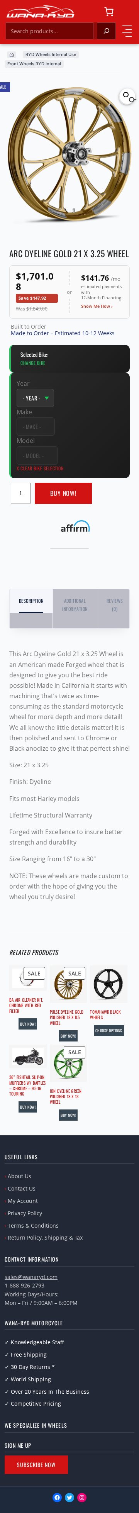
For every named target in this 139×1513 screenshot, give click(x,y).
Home (11, 54)
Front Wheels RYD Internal (34, 63)
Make (24, 412)
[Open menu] (127, 30)
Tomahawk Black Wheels (105, 1014)
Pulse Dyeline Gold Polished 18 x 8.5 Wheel (67, 1017)
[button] (127, 96)
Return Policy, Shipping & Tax (45, 1237)
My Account (23, 1200)
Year (23, 383)
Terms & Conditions (33, 1225)
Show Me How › (97, 306)
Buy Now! (63, 493)
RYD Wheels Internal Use (50, 54)
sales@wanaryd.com (31, 1277)
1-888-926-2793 (24, 1285)
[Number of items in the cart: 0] (109, 12)
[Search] (106, 30)
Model (26, 440)
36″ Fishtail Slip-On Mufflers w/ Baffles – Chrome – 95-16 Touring (27, 1085)
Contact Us (22, 1188)
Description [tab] (31, 600)
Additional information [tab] (74, 604)
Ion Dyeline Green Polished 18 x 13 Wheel (66, 1096)
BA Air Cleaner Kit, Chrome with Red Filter (26, 1005)
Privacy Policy (25, 1213)
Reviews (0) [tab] (115, 604)
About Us (19, 1176)
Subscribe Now (36, 1464)
